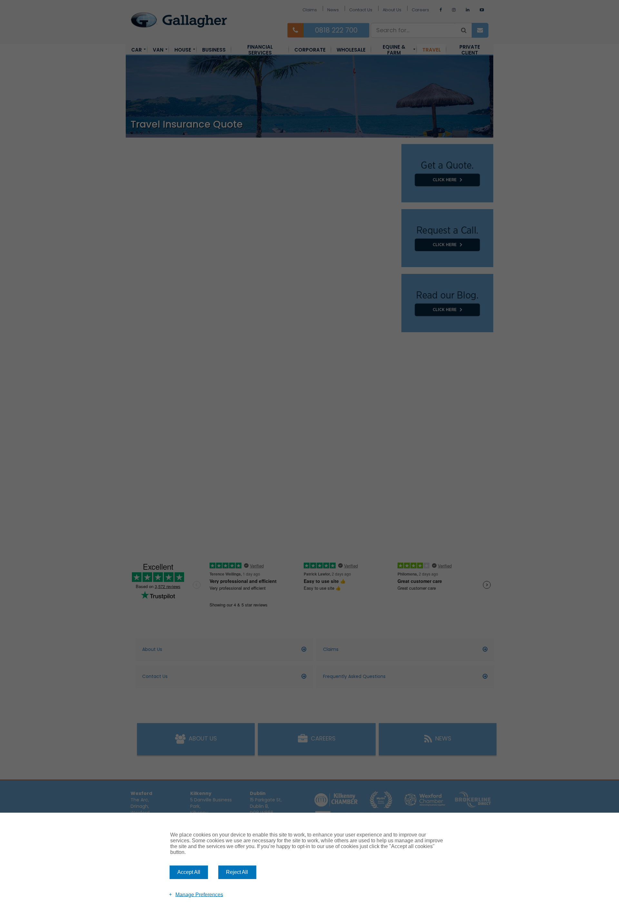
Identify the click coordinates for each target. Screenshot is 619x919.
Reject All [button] (237, 872)
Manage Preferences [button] (199, 894)
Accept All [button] (188, 872)
